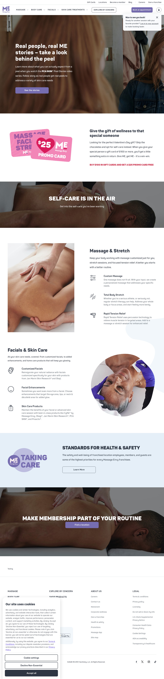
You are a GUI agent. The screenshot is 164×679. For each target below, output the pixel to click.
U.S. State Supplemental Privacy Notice (143, 618)
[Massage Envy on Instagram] (149, 662)
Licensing (136, 607)
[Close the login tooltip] (157, 17)
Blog (130, 2)
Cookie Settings (139, 633)
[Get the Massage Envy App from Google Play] (64, 635)
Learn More (79, 469)
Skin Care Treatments (73, 10)
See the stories (32, 90)
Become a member (117, 2)
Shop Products (58, 597)
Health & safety (97, 622)
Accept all (31, 673)
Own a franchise (154, 2)
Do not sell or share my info (144, 612)
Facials (52, 10)
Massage (20, 10)
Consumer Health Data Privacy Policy (142, 626)
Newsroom (95, 607)
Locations (103, 2)
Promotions (95, 627)
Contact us (95, 602)
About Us (96, 591)
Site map (94, 637)
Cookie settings (31, 658)
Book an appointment (142, 10)
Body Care (36, 10)
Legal (136, 591)
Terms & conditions (140, 597)
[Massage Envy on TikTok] (155, 662)
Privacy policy (138, 602)
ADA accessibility (140, 638)
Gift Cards (91, 2)
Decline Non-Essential (31, 665)
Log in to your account (149, 23)
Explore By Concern (104, 10)
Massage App (96, 632)
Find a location (82, 525)
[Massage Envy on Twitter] (142, 662)
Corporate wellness (99, 612)
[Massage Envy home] (6, 9)
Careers (142, 2)
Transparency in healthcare (144, 644)
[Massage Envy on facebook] (136, 662)
